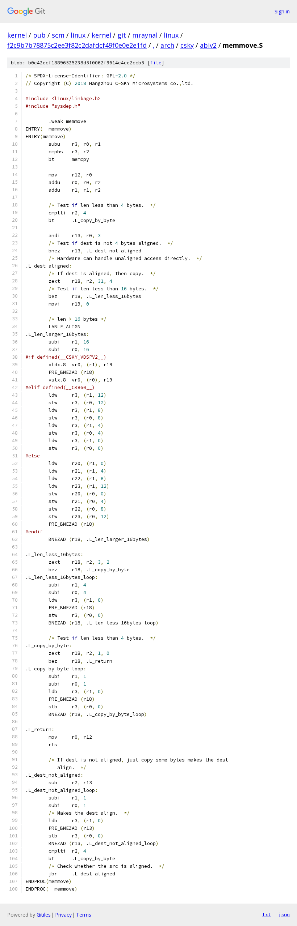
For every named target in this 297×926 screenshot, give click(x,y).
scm (58, 35)
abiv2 (208, 45)
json (284, 914)
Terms (83, 914)
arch (167, 45)
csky (187, 45)
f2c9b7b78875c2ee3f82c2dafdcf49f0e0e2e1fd (77, 45)
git (121, 35)
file (156, 63)
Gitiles (44, 914)
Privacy (63, 914)
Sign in (282, 11)
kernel (17, 35)
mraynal (145, 35)
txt (266, 914)
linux (78, 35)
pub (39, 35)
